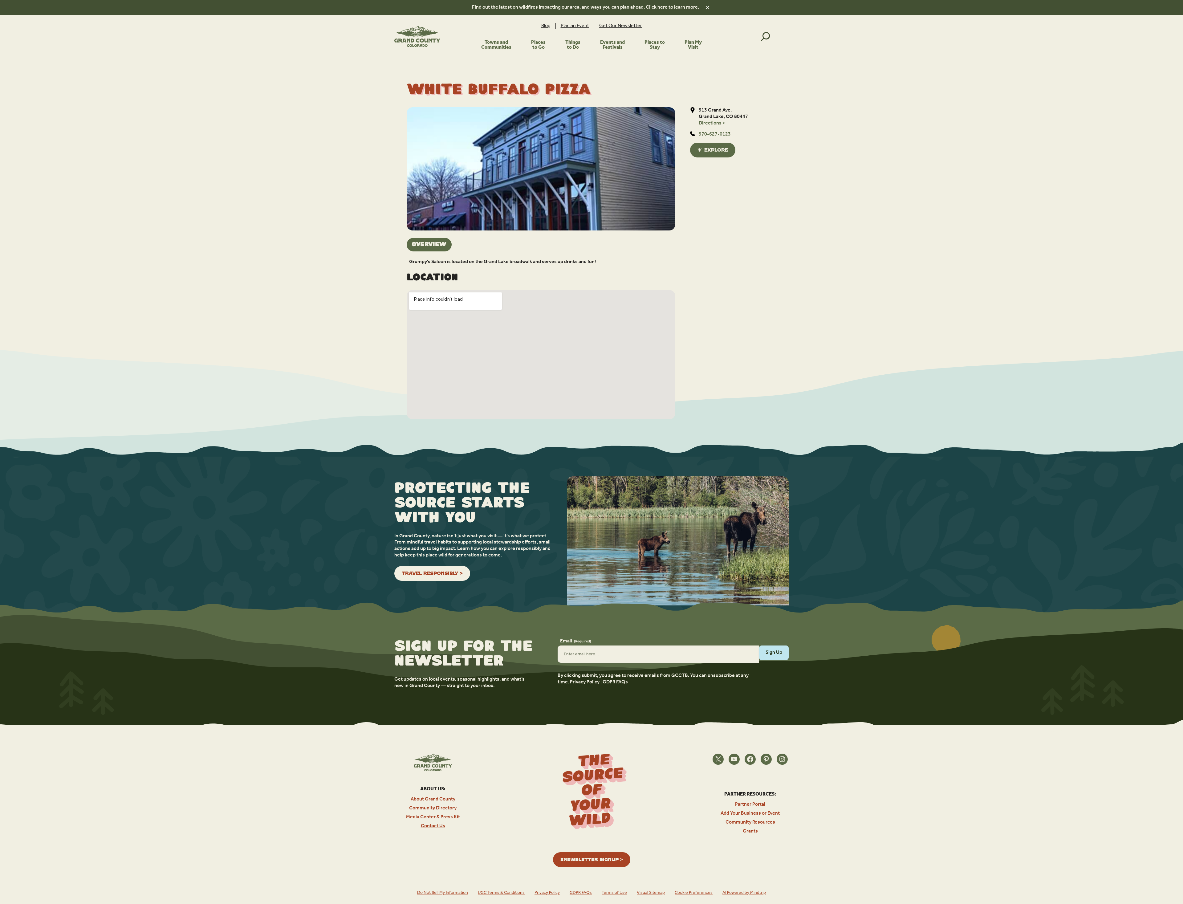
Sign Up (774, 652)
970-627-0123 (715, 134)
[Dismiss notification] (707, 7)
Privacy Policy (585, 682)
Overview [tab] (429, 244)
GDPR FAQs (615, 682)
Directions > (712, 123)
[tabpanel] (541, 262)
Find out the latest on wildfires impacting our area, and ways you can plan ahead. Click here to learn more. (585, 7)
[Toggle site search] (765, 36)
